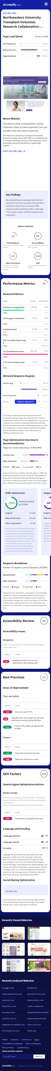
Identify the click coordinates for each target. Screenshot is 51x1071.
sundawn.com (8, 1000)
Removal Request (33, 1043)
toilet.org (31, 1030)
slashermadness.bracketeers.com (39, 1012)
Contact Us (26, 1039)
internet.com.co (9, 1018)
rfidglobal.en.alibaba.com (13, 1024)
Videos (5, 1039)
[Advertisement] (25, 68)
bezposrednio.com (35, 1000)
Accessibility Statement (12, 1043)
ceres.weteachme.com (12, 994)
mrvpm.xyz (32, 988)
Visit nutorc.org (12, 151)
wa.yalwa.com (8, 1012)
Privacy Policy (8, 1047)
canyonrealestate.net (36, 1018)
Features (14, 1039)
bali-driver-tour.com (36, 994)
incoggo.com (8, 988)
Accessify (12, 5)
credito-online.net (35, 1006)
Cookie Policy (23, 1047)
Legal (36, 1039)
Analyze (39, 1056)
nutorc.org (9, 13)
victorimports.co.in (10, 1030)
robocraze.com (34, 1024)
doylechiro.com (9, 1006)
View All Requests (25, 402)
